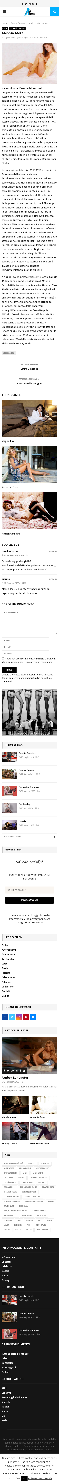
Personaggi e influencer (14, 1397)
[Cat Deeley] (9, 808)
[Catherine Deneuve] (9, 791)
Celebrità (7, 1266)
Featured (13, 28)
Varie (4, 1420)
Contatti (6, 1262)
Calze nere (7, 982)
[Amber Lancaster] (29, 1055)
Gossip (5, 1271)
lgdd (19, 1220)
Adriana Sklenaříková (13, 1164)
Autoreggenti (9, 949)
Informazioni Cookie (40, 1478)
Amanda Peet (37, 1117)
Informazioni (9, 1257)
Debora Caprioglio (28, 1187)
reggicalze (41, 1225)
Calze (4, 963)
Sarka (18, 1230)
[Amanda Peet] (43, 1105)
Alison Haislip (25, 1168)
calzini (21, 1178)
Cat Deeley (24, 804)
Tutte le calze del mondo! (15, 1354)
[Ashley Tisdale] (15, 1131)
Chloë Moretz (10, 1183)
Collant (5, 945)
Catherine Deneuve (29, 787)
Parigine (6, 972)
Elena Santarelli (11, 1197)
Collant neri (8, 986)
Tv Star (22, 28)
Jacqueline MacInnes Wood (15, 1211)
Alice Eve (32, 1164)
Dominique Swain (29, 1192)
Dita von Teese (10, 1192)
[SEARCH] (53, 836)
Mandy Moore (9, 1117)
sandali (7, 1230)
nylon (6, 1225)
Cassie (22, 821)
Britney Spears (10, 1173)
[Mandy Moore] (15, 1105)
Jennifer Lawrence (40, 1211)
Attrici (5, 28)
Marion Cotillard (11, 533)
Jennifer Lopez (10, 1216)
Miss (40, 1220)
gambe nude (9, 1206)
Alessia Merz (8, 353)
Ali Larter (45, 1164)
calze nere (8, 1178)
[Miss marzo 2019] (43, 1131)
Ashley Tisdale (10, 1143)
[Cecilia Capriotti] (9, 757)
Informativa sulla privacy (24, 918)
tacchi (28, 1230)
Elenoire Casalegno (32, 1197)
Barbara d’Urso (10, 487)
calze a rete (37, 1173)
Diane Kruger (48, 1187)
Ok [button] (24, 1478)
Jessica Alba (27, 1216)
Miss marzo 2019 (39, 1143)
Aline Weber (9, 1168)
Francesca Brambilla (34, 1201)
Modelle (6, 1402)
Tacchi (5, 968)
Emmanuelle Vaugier (29, 383)
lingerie (29, 1220)
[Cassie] (9, 825)
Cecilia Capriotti (27, 753)
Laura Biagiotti (29, 368)
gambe (51, 1201)
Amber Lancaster (15, 1077)
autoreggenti (42, 1168)
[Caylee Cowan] (9, 774)
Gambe (5, 995)
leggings (8, 1220)
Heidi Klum (23, 1206)
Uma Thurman (42, 1230)
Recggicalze (8, 959)
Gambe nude (8, 954)
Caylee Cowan (26, 770)
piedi (29, 1225)
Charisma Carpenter (39, 1178)
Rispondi (53, 551)
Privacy (5, 1280)
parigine (18, 1225)
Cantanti (6, 1392)
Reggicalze (7, 1363)
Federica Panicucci (12, 1201)
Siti (3, 1415)
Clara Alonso (27, 1183)
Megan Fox (8, 441)
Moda (49, 1220)
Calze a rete (8, 977)
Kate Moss (41, 1216)
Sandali (6, 991)
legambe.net (9, 38)
